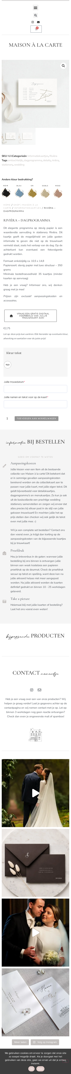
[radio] (7, 364)
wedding (19, 164)
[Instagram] (33, 22)
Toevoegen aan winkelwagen (36, 418)
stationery (7, 164)
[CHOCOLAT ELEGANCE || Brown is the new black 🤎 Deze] (35, 863)
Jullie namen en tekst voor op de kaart (31, 397)
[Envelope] (38, 22)
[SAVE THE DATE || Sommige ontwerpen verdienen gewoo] (35, 1002)
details (47, 160)
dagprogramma (33, 160)
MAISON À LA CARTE (35, 44)
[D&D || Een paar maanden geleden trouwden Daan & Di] (35, 793)
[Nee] (65, 1061)
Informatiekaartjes (37, 156)
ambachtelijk (15, 160)
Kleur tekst (14, 353)
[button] (35, 7)
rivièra (55, 160)
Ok (31, 1068)
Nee (40, 1068)
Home (7, 205)
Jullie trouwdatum (20, 381)
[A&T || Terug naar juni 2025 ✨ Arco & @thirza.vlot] (35, 933)
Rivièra (53, 156)
